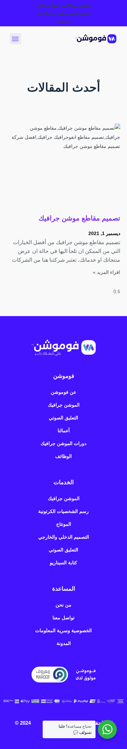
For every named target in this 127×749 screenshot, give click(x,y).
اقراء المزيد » (106, 272)
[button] (15, 38)
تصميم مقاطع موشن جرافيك (79, 218)
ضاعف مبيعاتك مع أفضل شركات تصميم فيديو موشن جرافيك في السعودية (64, 13)
